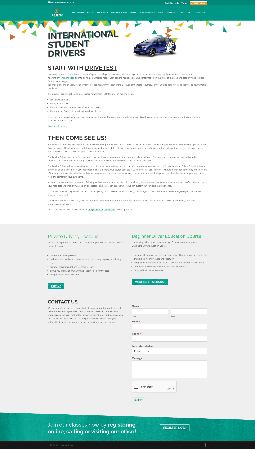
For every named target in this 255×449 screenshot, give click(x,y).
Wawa (184, 3)
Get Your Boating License (123, 13)
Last (173, 316)
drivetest (101, 67)
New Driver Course (81, 13)
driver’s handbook (65, 77)
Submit (138, 400)
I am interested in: (142, 346)
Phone (136, 333)
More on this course (150, 282)
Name (136, 306)
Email (136, 321)
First (134, 316)
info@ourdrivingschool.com (101, 209)
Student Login (198, 3)
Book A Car (102, 13)
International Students (151, 13)
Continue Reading (57, 126)
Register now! (174, 427)
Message (137, 358)
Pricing (56, 286)
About (184, 13)
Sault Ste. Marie (172, 3)
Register (200, 13)
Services (170, 13)
